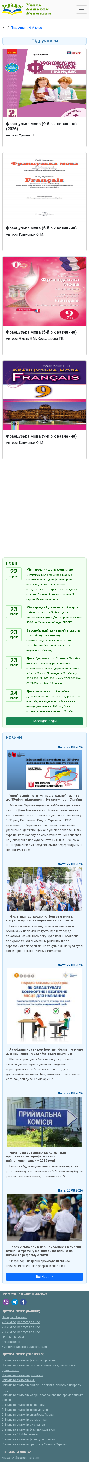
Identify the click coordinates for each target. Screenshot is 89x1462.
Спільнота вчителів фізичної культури (28, 1429)
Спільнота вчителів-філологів (22, 1375)
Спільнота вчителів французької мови (28, 1439)
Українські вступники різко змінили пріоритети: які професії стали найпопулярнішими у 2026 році (36, 1156)
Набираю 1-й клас (14, 1317)
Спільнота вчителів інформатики (25, 1410)
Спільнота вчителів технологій (23, 1405)
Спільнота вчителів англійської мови (28, 1415)
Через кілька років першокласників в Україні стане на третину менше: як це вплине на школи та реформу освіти (43, 1251)
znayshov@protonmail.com (20, 1458)
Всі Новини (44, 1277)
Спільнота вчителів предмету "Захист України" (35, 1444)
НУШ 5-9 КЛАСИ (13, 1337)
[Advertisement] (44, 509)
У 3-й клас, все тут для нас (21, 1327)
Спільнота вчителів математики (24, 1419)
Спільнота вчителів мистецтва (23, 1424)
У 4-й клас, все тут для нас (21, 1332)
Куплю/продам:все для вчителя (24, 1347)
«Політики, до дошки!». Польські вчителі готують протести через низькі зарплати (40, 918)
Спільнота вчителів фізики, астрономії (29, 1360)
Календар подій (45, 721)
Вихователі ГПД (13, 1342)
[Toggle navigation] (81, 9)
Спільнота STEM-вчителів (20, 1434)
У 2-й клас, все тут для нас (21, 1322)
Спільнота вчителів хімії (18, 1380)
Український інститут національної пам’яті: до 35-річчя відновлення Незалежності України (44, 797)
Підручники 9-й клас (26, 28)
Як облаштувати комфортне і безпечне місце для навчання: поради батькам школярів (44, 1051)
